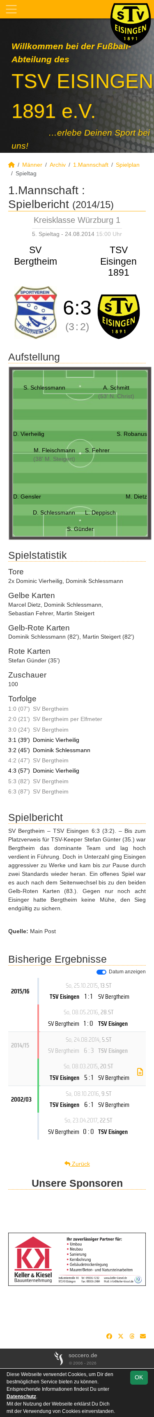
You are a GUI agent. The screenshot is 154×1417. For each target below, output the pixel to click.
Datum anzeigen (127, 972)
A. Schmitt (116, 387)
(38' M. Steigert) (54, 459)
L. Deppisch (100, 512)
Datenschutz (21, 1396)
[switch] (101, 972)
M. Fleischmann (54, 450)
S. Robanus (132, 434)
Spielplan (128, 164)
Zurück (80, 1164)
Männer (32, 164)
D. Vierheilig (28, 434)
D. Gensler (27, 496)
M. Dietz (136, 496)
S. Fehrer (97, 450)
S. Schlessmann (44, 387)
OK (139, 1377)
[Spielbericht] (140, 1072)
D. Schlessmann (54, 512)
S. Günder (80, 529)
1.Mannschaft (90, 164)
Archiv (58, 164)
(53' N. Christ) (116, 396)
